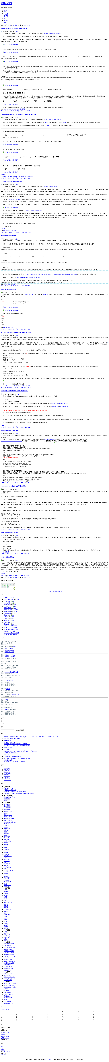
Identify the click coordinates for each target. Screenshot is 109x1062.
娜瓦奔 (5, 898)
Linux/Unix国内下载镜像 (10, 983)
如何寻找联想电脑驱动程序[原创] (9, 430)
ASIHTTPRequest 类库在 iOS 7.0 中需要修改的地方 (17, 745)
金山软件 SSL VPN (8, 966)
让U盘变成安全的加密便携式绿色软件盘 (11, 181)
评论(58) (17, 387)
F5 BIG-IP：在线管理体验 (10, 634)
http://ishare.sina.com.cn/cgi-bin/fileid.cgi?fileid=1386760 (16, 385)
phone (13, 284)
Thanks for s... (7, 776)
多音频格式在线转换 (9, 952)
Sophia (5, 931)
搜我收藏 (6, 865)
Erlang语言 (6, 999)
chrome (5, 284)
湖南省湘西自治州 (9, 652)
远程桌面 (22, 109)
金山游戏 (8, 689)
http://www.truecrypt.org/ (15, 199)
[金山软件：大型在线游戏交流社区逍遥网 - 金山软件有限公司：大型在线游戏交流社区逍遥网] (15, 791)
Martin (5, 883)
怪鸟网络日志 (7, 881)
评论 (8, 1051)
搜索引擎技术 (7, 608)
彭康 (5, 913)
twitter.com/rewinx (9, 648)
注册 (2, 1048)
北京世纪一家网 (9, 680)
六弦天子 (6, 916)
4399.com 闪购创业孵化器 (11, 672)
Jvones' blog (6, 880)
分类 (2, 594)
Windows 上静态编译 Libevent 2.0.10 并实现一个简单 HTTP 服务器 (18, 114)
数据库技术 (7, 604)
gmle (5, 850)
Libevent (46, 122)
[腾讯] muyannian (8, 815)
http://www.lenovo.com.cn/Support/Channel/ (11, 441)
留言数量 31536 (5, 1036)
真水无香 (6, 891)
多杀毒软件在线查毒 (9, 951)
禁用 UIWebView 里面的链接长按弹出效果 (15, 761)
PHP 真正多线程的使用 (9, 742)
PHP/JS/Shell (7, 606)
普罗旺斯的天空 (8, 902)
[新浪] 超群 (6, 813)
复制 (14, 646)
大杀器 (5, 939)
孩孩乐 (5, 800)
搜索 (2, 727)
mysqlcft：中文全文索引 (10, 631)
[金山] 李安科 (7, 804)
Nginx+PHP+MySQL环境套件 (7, 580)
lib (25, 176)
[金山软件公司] (5, 689)
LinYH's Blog (7, 836)
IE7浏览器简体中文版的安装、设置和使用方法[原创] (14, 391)
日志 (5, 1051)
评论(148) (17, 232)
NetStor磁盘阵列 (8, 980)
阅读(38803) (27, 575)
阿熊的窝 (6, 830)
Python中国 (6, 852)
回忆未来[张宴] (48, 1059)
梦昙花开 (6, 873)
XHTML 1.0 (4, 1055)
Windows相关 (10, 110)
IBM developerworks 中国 (10, 987)
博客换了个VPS (8, 747)
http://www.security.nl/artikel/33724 (34, 210)
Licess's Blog (7, 837)
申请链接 (3, 1050)
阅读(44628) (27, 329)
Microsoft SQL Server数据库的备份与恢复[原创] (13, 486)
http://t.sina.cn (74, 274)
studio (22, 176)
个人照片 (2, 723)
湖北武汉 (7, 655)
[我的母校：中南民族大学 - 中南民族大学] (11, 788)
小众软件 (6, 989)
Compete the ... (7, 780)
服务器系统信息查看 (9, 954)
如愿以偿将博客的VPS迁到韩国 (12, 738)
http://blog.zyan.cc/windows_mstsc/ (52, 33)
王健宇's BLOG (7, 885)
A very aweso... (7, 778)
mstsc (10, 109)
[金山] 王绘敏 (7, 807)
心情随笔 (6, 618)
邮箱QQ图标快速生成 (9, 947)
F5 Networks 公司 (8, 973)
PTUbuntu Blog (7, 863)
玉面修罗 (6, 911)
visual (18, 176)
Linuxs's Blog (7, 835)
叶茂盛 (5, 857)
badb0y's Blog (7, 877)
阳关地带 (6, 925)
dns (12, 327)
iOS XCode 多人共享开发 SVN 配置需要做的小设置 (17, 758)
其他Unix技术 (7, 611)
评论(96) (17, 178)
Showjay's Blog (7, 841)
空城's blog (6, 849)
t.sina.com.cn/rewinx (9, 650)
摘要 (25, 25)
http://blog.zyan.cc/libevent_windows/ (52, 119)
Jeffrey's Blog (7, 934)
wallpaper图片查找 (8, 968)
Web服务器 (7, 601)
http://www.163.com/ (32, 274)
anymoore (6, 928)
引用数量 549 (4, 1034)
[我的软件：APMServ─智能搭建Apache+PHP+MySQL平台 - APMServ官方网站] (19, 793)
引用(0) (21, 110)
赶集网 (6, 699)
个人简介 (2, 638)
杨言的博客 (6, 859)
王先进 (5, 847)
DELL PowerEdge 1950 (9, 978)
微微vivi (6, 904)
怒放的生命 (6, 839)
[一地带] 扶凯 (7, 825)
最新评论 (2, 765)
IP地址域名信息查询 (9, 943)
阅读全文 (3, 174)
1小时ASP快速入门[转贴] (7, 557)
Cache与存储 (7, 603)
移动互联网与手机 (8, 599)
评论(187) (17, 427)
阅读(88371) (27, 178)
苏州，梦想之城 (8, 760)
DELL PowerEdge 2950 (9, 977)
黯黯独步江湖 (7, 909)
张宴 (17, 31)
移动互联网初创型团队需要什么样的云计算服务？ (17, 744)
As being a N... (7, 773)
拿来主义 (6, 624)
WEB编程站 (7, 799)
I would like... (7, 770)
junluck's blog (7, 937)
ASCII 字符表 (7, 990)
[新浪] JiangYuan (8, 811)
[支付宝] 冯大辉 (8, 816)
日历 (2, 1006)
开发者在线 (6, 996)
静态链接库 (30, 176)
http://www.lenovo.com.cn (50, 439)
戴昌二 (5, 832)
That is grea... (7, 774)
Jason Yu (6, 871)
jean (4, 874)
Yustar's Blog (7, 878)
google (5, 327)
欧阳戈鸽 (6, 895)
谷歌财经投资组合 (8, 970)
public (8, 327)
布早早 (5, 897)
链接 (2, 783)
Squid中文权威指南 (8, 994)
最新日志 (2, 733)
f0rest (5, 868)
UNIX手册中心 (7, 992)
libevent (5, 176)
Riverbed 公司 (7, 975)
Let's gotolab (7, 828)
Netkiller (6, 940)
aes (15, 230)
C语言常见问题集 (8, 1001)
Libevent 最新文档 (8, 1003)
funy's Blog (6, 845)
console (14, 109)
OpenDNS (45, 294)
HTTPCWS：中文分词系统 (11, 629)
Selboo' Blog (7, 861)
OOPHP (6, 862)
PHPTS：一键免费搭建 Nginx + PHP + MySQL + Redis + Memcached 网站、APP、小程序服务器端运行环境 (31, 736)
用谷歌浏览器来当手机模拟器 (8, 235)
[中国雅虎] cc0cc (8, 824)
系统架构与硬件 (8, 609)
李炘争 (5, 921)
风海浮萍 (6, 906)
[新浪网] (5, 707)
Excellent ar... (7, 769)
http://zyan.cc (8, 644)
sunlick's (6, 876)
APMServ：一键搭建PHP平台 (11, 625)
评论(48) (17, 482)
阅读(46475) (27, 482)
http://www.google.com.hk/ (54, 274)
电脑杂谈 (6, 615)
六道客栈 (6, 933)
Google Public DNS (29, 294)
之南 (5, 900)
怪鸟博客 (6, 842)
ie (3, 552)
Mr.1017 (6, 918)
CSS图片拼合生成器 (9, 963)
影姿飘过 (6, 923)
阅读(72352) (27, 553)
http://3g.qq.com (66, 274)
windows (5, 109)
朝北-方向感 (7, 914)
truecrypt (5, 230)
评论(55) (17, 329)
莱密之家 (6, 907)
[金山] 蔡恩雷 (7, 806)
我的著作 (2, 718)
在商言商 (6, 622)
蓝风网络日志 (7, 833)
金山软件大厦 (15, 694)
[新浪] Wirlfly (7, 809)
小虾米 (5, 890)
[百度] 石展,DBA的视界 (10, 822)
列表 (28, 25)
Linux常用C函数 (8, 997)
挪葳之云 (6, 893)
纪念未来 (6, 927)
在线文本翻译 (7, 945)
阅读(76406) (28, 232)
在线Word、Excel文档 (9, 956)
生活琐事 (6, 620)
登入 (2, 1046)
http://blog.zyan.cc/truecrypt (50, 186)
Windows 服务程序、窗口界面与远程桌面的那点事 (14, 28)
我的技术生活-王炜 (8, 870)
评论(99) (17, 553)
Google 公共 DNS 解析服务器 (8, 289)
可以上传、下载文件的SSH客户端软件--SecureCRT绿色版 (16, 332)
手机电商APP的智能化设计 (11, 753)
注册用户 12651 (5, 1038)
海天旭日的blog (8, 856)
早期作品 (6, 617)
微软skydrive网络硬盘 (9, 961)
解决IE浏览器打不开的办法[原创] (9, 532)
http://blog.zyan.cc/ (42, 274)
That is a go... (7, 772)
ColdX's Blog (7, 936)
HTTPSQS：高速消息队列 (10, 627)
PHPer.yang (6, 886)
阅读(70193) (27, 110)
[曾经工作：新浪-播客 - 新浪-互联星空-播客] (10, 790)
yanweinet (6, 827)
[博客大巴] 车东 (8, 820)
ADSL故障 (6, 749)
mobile (9, 284)
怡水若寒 (6, 844)
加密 (12, 230)
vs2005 (15, 176)
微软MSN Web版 (8, 949)
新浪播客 (7, 709)
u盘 (9, 230)
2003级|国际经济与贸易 (11, 657)
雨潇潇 (5, 919)
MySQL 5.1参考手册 (9, 985)
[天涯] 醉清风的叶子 (9, 818)
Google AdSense (7, 957)
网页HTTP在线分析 (9, 964)
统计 (2, 1024)
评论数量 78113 (5, 1032)
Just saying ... (7, 768)
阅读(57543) (27, 529)
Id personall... (7, 777)
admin (18, 109)
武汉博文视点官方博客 (9, 797)
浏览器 (7, 552)
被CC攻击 (6, 754)
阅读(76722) (28, 427)
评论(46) (17, 575)
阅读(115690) (27, 387)
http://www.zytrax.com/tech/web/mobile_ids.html (28, 277)
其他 (2, 1043)
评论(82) (17, 529)
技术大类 (3, 110)
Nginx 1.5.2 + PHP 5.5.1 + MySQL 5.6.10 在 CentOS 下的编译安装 (20, 751)
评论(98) (17, 110)
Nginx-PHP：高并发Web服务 (11, 633)
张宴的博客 (6, 3)
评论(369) (17, 285)
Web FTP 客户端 (8, 959)
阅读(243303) (28, 285)
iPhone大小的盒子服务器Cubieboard (13, 756)
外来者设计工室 (8, 867)
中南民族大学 (13, 655)
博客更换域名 (7, 740)
